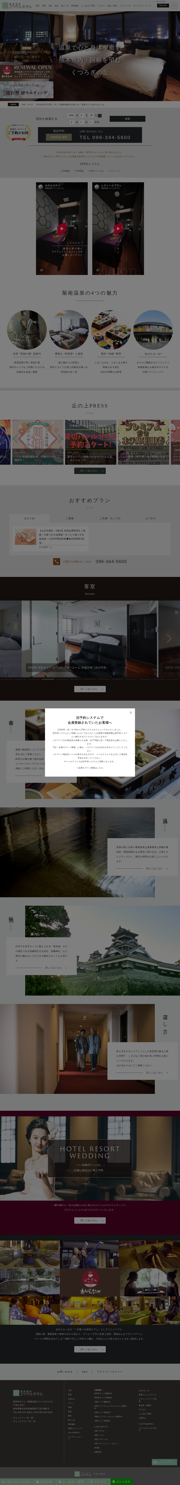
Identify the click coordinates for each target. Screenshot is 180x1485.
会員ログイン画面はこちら (90, 768)
